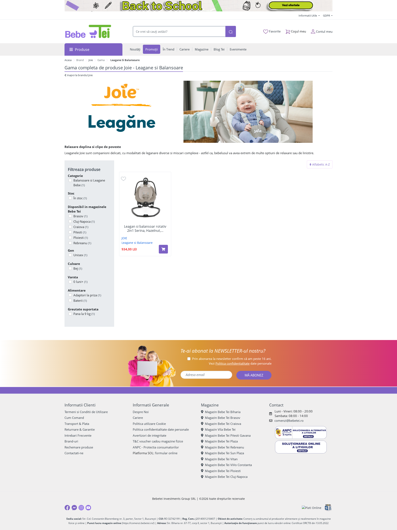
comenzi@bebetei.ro (289, 420)
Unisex (80, 255)
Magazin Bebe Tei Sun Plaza (224, 453)
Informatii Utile (308, 15)
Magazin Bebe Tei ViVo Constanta (228, 465)
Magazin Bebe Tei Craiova (223, 424)
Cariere (138, 418)
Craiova (80, 227)
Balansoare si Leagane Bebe (89, 182)
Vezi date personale (240, 363)
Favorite (274, 31)
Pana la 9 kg (84, 314)
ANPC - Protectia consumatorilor (156, 447)
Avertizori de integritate (149, 435)
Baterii (80, 300)
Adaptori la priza (87, 295)
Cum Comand (74, 418)
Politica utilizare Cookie (149, 424)
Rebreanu (82, 243)
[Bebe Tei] (88, 31)
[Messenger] (74, 507)
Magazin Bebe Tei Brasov (222, 418)
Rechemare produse (79, 447)
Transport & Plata (77, 424)
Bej (77, 268)
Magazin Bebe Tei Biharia (222, 412)
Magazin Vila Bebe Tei (220, 429)
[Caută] (230, 31)
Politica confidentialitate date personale (161, 429)
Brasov (80, 216)
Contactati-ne (74, 453)
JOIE (124, 238)
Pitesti (79, 232)
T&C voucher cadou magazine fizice (158, 441)
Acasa (68, 60)
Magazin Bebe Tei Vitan (221, 459)
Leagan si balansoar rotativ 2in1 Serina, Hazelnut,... (145, 228)
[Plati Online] (311, 507)
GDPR (327, 15)
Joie (90, 60)
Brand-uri (71, 441)
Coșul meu (298, 31)
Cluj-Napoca (84, 221)
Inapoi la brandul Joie (79, 75)
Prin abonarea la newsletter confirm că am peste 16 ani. (231, 359)
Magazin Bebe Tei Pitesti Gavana (228, 435)
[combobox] (179, 31)
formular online (166, 453)
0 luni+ (80, 282)
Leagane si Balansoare (137, 243)
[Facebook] (67, 507)
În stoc (80, 198)
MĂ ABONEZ (254, 375)
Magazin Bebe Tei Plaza (221, 441)
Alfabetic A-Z (320, 164)
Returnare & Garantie (80, 429)
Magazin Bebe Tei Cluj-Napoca (226, 477)
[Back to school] (198, 5)
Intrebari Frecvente (78, 435)
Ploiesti (80, 238)
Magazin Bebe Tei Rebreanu (224, 447)
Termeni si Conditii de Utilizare (86, 412)
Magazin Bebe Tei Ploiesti (223, 471)
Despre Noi (141, 412)
